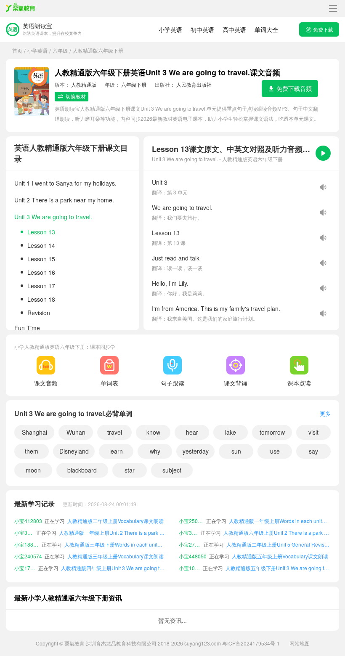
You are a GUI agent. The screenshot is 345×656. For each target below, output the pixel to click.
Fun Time (27, 328)
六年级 (60, 50)
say (313, 451)
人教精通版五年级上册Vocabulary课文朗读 (280, 545)
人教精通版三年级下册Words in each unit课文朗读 (115, 533)
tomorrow (272, 432)
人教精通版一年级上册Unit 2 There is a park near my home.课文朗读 (112, 521)
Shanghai (34, 432)
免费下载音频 (294, 88)
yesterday (196, 451)
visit (313, 432)
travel (114, 432)
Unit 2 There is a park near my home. (64, 200)
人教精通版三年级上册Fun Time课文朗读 (113, 568)
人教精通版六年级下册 (98, 50)
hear (192, 432)
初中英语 (202, 29)
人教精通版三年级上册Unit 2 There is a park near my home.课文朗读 (277, 568)
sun (236, 451)
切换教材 (76, 96)
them (31, 451)
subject (171, 470)
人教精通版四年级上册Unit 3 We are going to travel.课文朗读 (113, 556)
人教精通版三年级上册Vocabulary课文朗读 (115, 545)
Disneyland (74, 451)
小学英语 (170, 29)
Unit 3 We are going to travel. (53, 216)
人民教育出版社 (194, 84)
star (130, 470)
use (275, 451)
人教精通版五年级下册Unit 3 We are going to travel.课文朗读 (278, 556)
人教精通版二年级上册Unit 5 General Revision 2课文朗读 (278, 533)
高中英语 (234, 29)
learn (116, 451)
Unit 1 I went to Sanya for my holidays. (65, 183)
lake (230, 432)
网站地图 (299, 643)
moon (33, 470)
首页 (17, 50)
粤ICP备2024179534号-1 (251, 643)
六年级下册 (133, 84)
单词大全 (266, 29)
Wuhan (75, 432)
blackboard (82, 470)
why (155, 451)
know (153, 432)
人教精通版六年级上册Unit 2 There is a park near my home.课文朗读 (277, 521)
